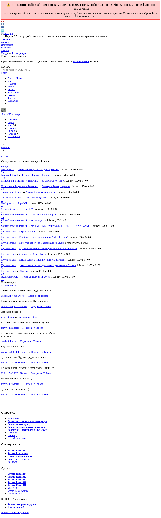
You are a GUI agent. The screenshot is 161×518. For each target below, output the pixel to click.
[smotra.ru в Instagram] (7, 33)
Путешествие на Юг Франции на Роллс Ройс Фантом (48, 248)
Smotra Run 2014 (17, 474)
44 (2, 189)
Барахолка (13, 100)
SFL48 (16, 352)
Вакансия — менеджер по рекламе (27, 429)
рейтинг (5, 147)
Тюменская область (11, 192)
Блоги (11, 81)
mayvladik (6, 327)
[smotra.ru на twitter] (2, 30)
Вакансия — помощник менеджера (27, 421)
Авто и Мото (15, 78)
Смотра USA (8, 209)
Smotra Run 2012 (17, 479)
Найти (4, 72)
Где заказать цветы (36, 197)
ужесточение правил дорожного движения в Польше (47, 265)
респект (5, 156)
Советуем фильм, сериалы (56, 186)
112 (3, 178)
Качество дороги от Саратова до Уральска (41, 242)
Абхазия (23, 271)
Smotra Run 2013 (17, 476)
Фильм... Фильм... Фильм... (36, 175)
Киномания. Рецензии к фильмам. (19, 180)
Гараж (11, 122)
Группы (12, 133)
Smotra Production (18, 453)
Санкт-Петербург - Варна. (33, 254)
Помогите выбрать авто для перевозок (38, 169)
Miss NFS (13, 488)
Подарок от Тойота (38, 295)
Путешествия (8, 231)
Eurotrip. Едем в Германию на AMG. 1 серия (43, 237)
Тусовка (12, 95)
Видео (11, 86)
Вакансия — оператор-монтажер (26, 427)
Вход (4, 53)
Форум (11, 98)
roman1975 (7, 352)
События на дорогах (18, 459)
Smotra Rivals (15, 493)
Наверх (5, 50)
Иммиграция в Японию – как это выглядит (42, 259)
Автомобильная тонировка (40, 192)
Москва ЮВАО (9, 175)
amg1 (4, 317)
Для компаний (16, 507)
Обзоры (12, 83)
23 (2, 172)
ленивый (6, 295)
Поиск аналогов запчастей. (36, 276)
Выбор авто (7, 169)
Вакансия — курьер (19, 424)
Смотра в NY (26, 209)
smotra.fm (12, 461)
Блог (10, 125)
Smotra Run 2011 (17, 482)
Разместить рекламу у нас (22, 504)
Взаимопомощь (9, 276)
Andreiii (5, 341)
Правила (12, 432)
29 (2, 273)
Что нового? (15, 418)
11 (2, 211)
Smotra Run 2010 (17, 485)
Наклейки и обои (17, 438)
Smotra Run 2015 (17, 450)
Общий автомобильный (14, 214)
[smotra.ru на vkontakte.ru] (2, 24)
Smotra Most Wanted (18, 490)
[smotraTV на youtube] (2, 21)
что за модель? (38, 220)
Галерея (12, 128)
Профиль (12, 119)
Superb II (22, 203)
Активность (14, 136)
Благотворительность (20, 456)
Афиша (11, 89)
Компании (13, 92)
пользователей (81, 61)
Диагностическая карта (43, 214)
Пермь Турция (27, 231)
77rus (14, 295)
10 (2, 217)
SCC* (17, 306)
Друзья (11, 131)
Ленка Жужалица (10, 114)
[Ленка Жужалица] (3, 111)
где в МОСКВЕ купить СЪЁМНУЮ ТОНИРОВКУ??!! (60, 226)
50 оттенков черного (53, 180)
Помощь (12, 435)
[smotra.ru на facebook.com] (2, 27)
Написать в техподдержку (15, 512)
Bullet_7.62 (7, 306)
